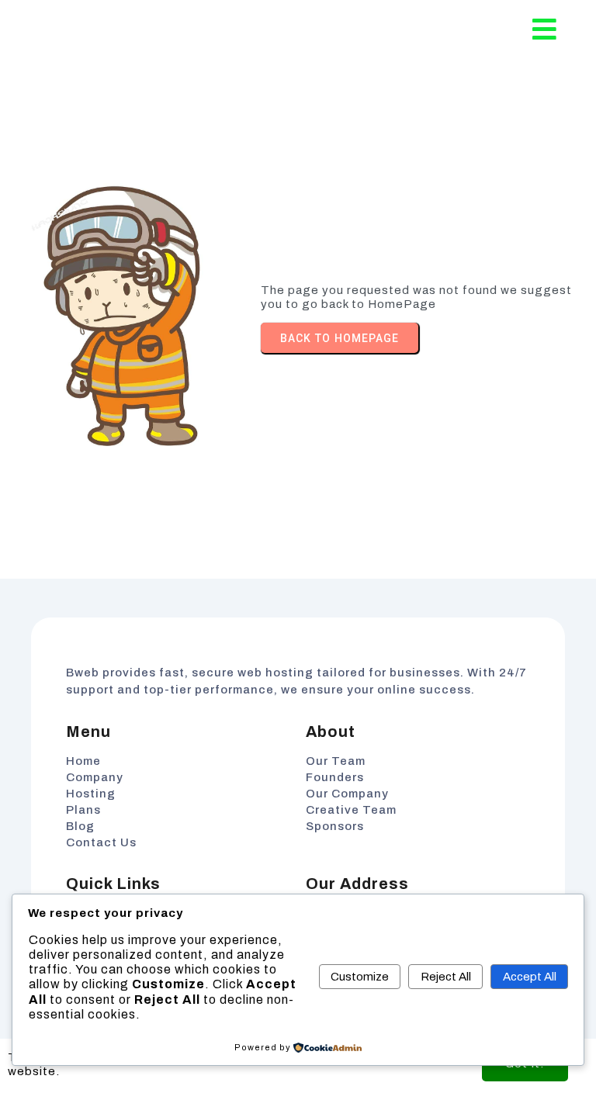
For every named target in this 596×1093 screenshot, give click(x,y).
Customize (360, 976)
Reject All (446, 976)
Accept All (529, 976)
